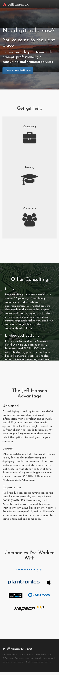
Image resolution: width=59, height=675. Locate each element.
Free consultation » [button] (18, 70)
